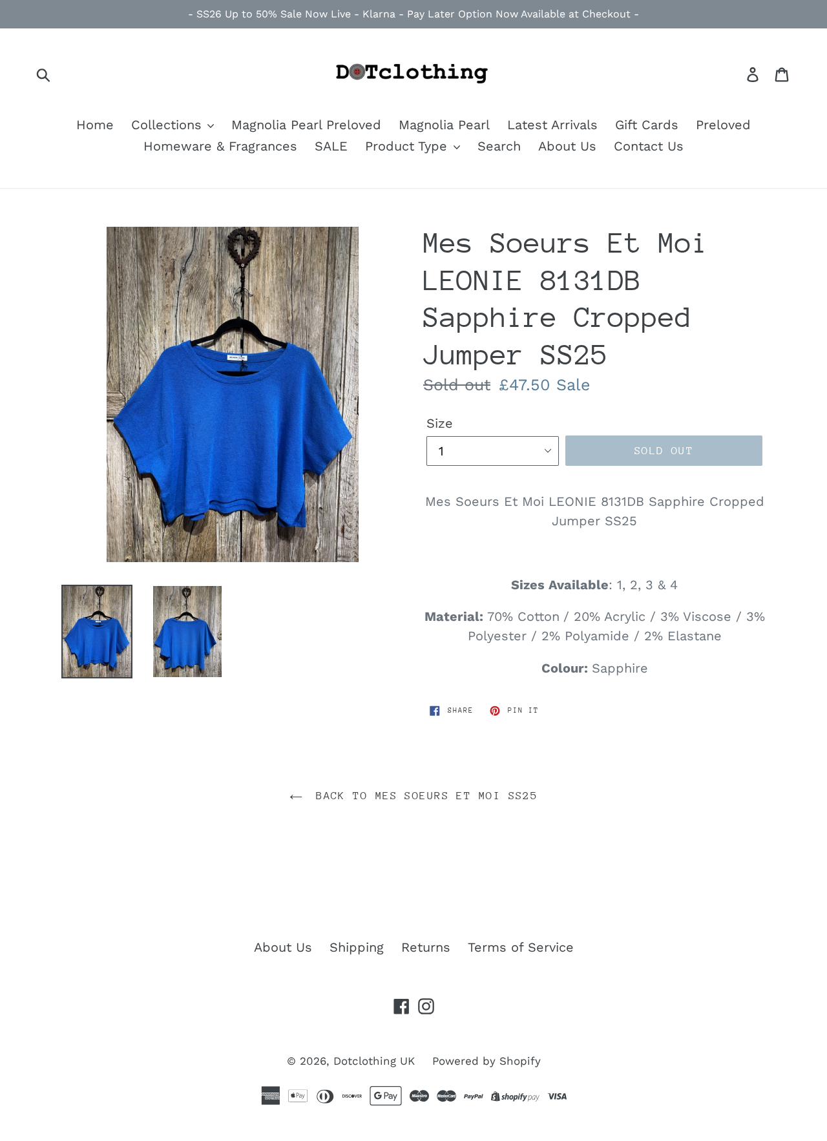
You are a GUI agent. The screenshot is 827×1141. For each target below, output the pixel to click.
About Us (567, 146)
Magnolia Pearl (444, 124)
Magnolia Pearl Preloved (306, 124)
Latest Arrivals (552, 124)
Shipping (357, 947)
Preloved (723, 124)
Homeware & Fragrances (220, 146)
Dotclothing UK (374, 1060)
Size (439, 423)
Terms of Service (521, 947)
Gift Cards (646, 124)
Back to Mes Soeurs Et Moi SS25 (423, 796)
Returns (425, 947)
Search (499, 146)
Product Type (408, 146)
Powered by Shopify (486, 1060)
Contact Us (649, 146)
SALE (331, 146)
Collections (168, 124)
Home (95, 124)
